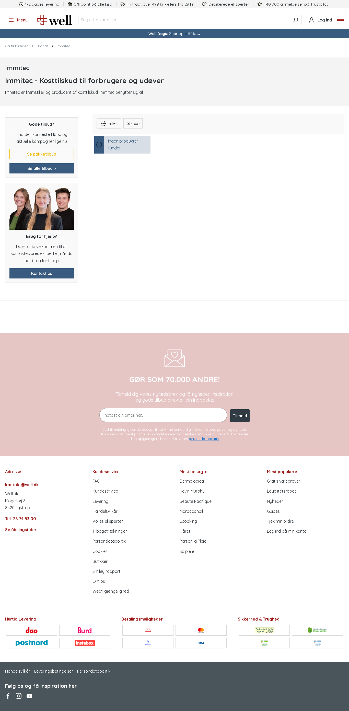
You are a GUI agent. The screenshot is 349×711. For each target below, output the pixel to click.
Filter (112, 123)
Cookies (100, 551)
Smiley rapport (106, 571)
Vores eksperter (107, 521)
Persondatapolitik (109, 541)
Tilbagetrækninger (109, 531)
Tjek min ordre (280, 521)
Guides (273, 511)
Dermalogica (192, 481)
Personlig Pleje (193, 541)
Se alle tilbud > (42, 168)
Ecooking (188, 521)
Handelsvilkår (105, 511)
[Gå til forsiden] (54, 20)
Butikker (100, 561)
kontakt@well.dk (22, 484)
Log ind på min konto (287, 531)
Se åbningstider (21, 529)
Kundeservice (105, 491)
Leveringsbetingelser (53, 671)
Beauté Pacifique (196, 501)
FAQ (96, 481)
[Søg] (295, 20)
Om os (98, 581)
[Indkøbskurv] (340, 20)
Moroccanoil (191, 511)
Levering (100, 501)
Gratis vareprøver (283, 481)
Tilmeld (240, 415)
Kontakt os (41, 273)
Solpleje (187, 551)
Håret (185, 531)
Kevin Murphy (192, 491)
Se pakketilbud (41, 154)
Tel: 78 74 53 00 (20, 518)
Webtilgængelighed (110, 591)
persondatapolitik (204, 438)
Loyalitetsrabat (281, 491)
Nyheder (275, 501)
